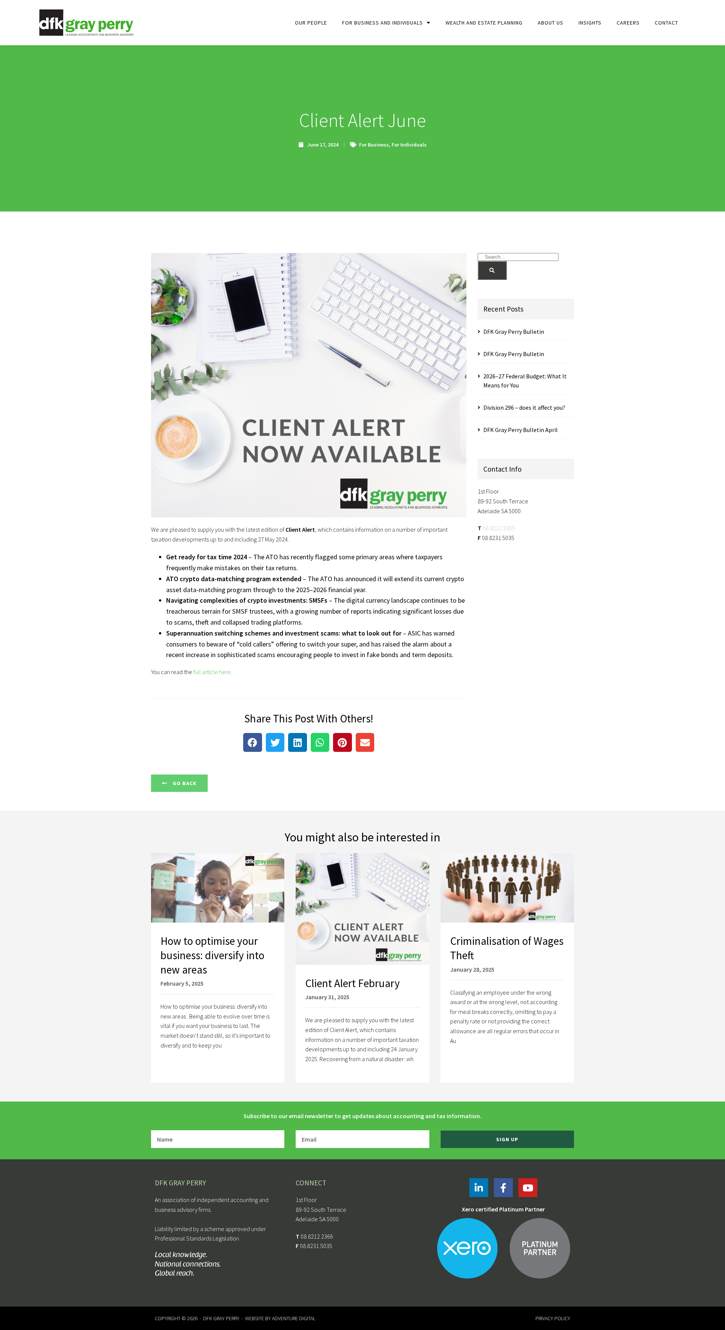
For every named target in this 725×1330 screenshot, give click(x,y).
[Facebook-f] (503, 1187)
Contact (666, 22)
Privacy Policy (552, 1318)
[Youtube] (527, 1187)
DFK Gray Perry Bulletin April (520, 430)
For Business (374, 144)
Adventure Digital (293, 1318)
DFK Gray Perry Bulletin (513, 331)
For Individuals (409, 144)
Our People (311, 22)
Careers (628, 22)
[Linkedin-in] (478, 1187)
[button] (252, 742)
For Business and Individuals (382, 22)
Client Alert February (352, 983)
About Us (550, 22)
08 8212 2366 (499, 528)
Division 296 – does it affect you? (524, 407)
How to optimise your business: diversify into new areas (212, 955)
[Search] (492, 270)
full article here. (212, 672)
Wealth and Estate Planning (484, 22)
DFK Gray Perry (221, 1318)
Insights (590, 22)
